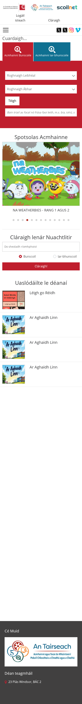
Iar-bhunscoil (67, 256)
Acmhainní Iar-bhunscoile (51, 55)
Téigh (12, 101)
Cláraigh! (41, 266)
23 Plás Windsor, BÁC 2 (24, 682)
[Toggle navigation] (5, 30)
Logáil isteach (20, 18)
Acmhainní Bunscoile (17, 55)
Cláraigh (54, 20)
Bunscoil (29, 256)
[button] (13, 220)
